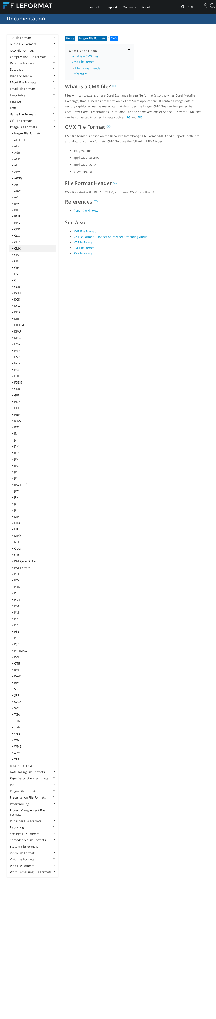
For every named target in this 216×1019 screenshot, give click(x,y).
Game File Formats (23, 114)
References (80, 74)
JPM (16, 491)
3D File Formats (21, 38)
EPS (140, 117)
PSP (16, 644)
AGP (17, 159)
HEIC (17, 408)
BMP (17, 216)
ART (17, 185)
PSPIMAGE (21, 651)
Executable (17, 95)
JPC (16, 465)
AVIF (17, 197)
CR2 (17, 261)
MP (16, 529)
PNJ (16, 612)
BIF (16, 210)
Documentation (26, 18)
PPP (16, 625)
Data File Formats (22, 63)
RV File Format (83, 253)
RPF (16, 683)
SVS (16, 708)
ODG (17, 548)
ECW (17, 344)
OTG (17, 555)
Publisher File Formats (25, 821)
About (146, 7)
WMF (17, 740)
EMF (17, 351)
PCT (16, 574)
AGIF (17, 152)
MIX (16, 516)
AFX (16, 146)
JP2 (16, 459)
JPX (16, 497)
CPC (17, 255)
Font (13, 108)
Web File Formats (22, 866)
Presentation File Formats (28, 797)
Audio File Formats (23, 44)
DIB (16, 319)
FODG (18, 382)
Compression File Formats (28, 57)
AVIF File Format (84, 231)
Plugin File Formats (23, 791)
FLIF (16, 376)
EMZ (17, 357)
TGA (17, 714)
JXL (16, 504)
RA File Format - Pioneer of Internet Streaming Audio (110, 237)
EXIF (17, 363)
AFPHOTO (21, 140)
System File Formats (24, 846)
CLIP (17, 242)
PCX (16, 580)
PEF (16, 593)
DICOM (19, 325)
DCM (17, 293)
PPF (16, 619)
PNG (17, 606)
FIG (16, 370)
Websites (129, 7)
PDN (17, 587)
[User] (205, 7)
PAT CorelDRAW (25, 561)
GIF (16, 395)
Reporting (17, 827)
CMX (17, 248)
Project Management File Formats (27, 812)
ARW (17, 191)
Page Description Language (29, 778)
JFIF (16, 453)
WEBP (18, 734)
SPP (16, 695)
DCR (17, 299)
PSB (16, 632)
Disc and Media (21, 76)
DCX (17, 306)
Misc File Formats (22, 766)
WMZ (17, 746)
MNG (17, 523)
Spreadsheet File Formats (28, 840)
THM (17, 721)
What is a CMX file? (85, 56)
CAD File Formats (22, 50)
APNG (18, 178)
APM (17, 172)
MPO (17, 536)
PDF (12, 785)
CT (16, 280)
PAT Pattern (22, 568)
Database (16, 69)
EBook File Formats (23, 82)
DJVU (17, 331)
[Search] (212, 7)
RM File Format (83, 248)
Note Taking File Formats (27, 772)
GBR (17, 389)
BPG (17, 223)
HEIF (17, 414)
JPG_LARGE (21, 485)
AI (15, 165)
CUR (17, 287)
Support (112, 7)
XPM (17, 753)
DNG (17, 338)
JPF (16, 478)
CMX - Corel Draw (85, 211)
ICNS (17, 421)
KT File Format (83, 242)
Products (94, 7)
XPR (16, 759)
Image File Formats (23, 127)
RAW (17, 676)
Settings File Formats (24, 834)
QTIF (17, 663)
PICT (17, 599)
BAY (17, 204)
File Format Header (88, 68)
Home (70, 38)
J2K (16, 446)
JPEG (17, 472)
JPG (128, 117)
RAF (16, 670)
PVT (16, 657)
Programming (19, 804)
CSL (16, 274)
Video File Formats (23, 853)
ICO (16, 427)
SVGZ (17, 702)
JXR (16, 510)
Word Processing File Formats (30, 872)
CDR (17, 229)
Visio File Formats (22, 859)
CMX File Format (83, 62)
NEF (17, 542)
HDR (17, 402)
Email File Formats (23, 89)
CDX (17, 236)
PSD (17, 638)
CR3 (17, 268)
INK (16, 433)
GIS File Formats (21, 121)
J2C (16, 440)
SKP (16, 689)
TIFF (17, 727)
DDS (17, 312)
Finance (15, 101)
